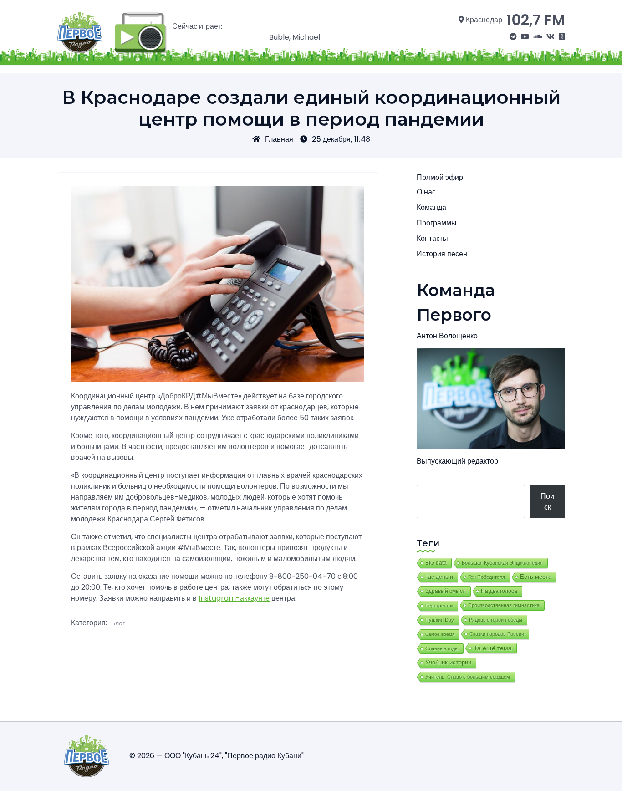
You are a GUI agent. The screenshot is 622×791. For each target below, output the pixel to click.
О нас (426, 192)
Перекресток (439, 605)
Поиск (547, 501)
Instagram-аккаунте (234, 598)
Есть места (535, 577)
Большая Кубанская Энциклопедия (502, 563)
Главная (279, 139)
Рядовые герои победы (495, 620)
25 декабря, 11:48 (341, 139)
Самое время (439, 634)
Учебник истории (448, 662)
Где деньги (439, 577)
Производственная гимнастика (504, 605)
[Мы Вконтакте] (550, 36)
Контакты (432, 238)
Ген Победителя (486, 577)
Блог (118, 623)
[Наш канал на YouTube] (525, 36)
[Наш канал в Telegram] (513, 36)
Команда (431, 207)
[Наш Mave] (537, 36)
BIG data (436, 563)
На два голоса (499, 591)
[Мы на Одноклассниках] (562, 36)
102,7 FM (535, 20)
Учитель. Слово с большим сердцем (467, 676)
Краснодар (483, 20)
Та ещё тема (493, 648)
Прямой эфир (440, 177)
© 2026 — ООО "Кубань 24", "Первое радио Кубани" (216, 755)
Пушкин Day (439, 620)
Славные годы (442, 648)
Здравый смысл (445, 591)
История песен (442, 254)
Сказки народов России (496, 634)
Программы (437, 223)
